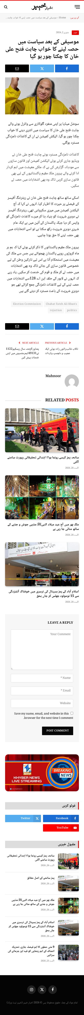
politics (72, 310)
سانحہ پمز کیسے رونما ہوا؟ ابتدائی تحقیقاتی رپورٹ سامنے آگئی (43, 460)
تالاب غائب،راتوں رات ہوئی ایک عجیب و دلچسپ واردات (61, 351)
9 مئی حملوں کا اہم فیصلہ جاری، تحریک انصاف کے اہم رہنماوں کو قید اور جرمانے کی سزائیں (31, 951)
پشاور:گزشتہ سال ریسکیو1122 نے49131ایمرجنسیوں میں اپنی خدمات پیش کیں (22, 353)
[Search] (6, 6)
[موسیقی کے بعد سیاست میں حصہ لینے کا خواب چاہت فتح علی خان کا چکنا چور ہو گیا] (42, 95)
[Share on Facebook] (67, 68)
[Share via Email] (17, 68)
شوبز (75, 32)
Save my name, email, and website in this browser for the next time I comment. (43, 716)
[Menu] (77, 6)
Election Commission (27, 304)
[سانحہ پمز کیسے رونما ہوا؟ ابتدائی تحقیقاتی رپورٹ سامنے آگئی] (42, 430)
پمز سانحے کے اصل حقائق (40, 878)
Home (62, 18)
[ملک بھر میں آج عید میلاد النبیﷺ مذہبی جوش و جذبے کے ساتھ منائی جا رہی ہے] (42, 497)
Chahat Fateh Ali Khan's (61, 304)
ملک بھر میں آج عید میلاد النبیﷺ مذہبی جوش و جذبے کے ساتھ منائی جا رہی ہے (43, 527)
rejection (56, 310)
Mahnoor (53, 376)
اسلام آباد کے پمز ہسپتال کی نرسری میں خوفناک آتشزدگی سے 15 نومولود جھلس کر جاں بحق (44, 594)
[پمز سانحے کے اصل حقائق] (68, 883)
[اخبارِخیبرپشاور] (42, 7)
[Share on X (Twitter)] (42, 68)
